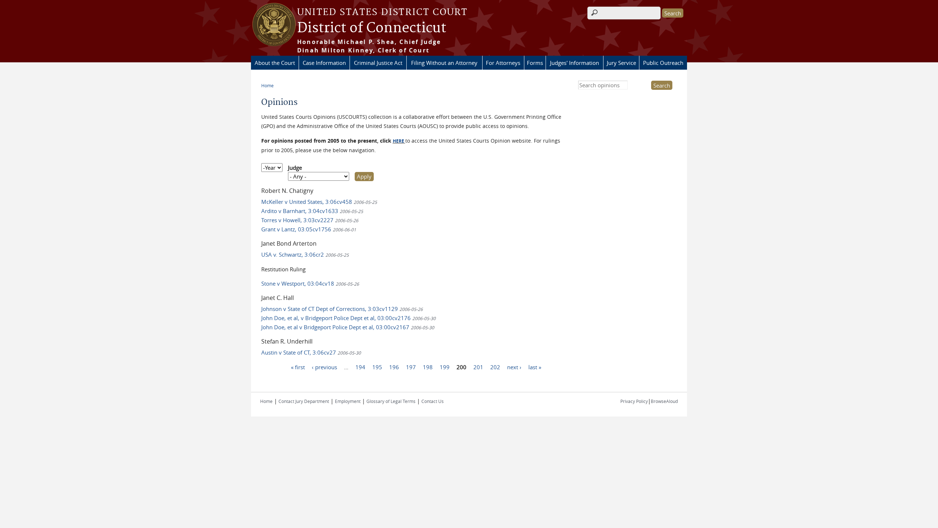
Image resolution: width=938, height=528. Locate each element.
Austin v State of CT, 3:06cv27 (311, 352)
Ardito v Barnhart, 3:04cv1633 (312, 210)
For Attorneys (503, 62)
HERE (398, 141)
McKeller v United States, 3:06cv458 (319, 201)
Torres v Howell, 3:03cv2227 (309, 220)
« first (298, 367)
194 (360, 367)
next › (514, 367)
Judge (295, 167)
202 (495, 367)
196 (394, 367)
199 (445, 367)
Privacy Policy (634, 401)
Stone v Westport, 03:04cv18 (310, 283)
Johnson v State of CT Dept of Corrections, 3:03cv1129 (342, 308)
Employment (348, 401)
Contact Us (432, 401)
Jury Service (621, 62)
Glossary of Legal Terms (391, 401)
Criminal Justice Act (378, 62)
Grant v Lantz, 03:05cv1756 (308, 229)
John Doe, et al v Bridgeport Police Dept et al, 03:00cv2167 (347, 327)
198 (428, 367)
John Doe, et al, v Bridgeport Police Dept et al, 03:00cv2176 (348, 318)
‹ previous (324, 367)
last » (534, 367)
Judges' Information (574, 62)
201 (478, 367)
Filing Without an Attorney (444, 62)
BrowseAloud (664, 401)
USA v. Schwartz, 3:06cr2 (305, 254)
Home (267, 85)
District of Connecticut (371, 28)
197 (411, 367)
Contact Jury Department (303, 401)
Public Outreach (663, 62)
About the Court (275, 62)
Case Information (324, 62)
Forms (535, 62)
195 (377, 367)
